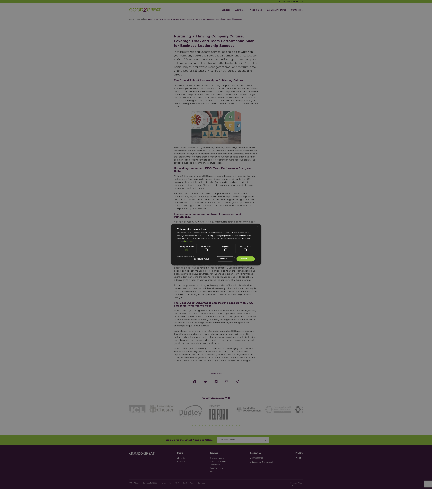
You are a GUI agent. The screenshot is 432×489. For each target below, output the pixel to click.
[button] (201, 259)
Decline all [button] (225, 259)
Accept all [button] (246, 259)
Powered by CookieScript (185, 257)
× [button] (257, 226)
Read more (188, 241)
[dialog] (216, 244)
